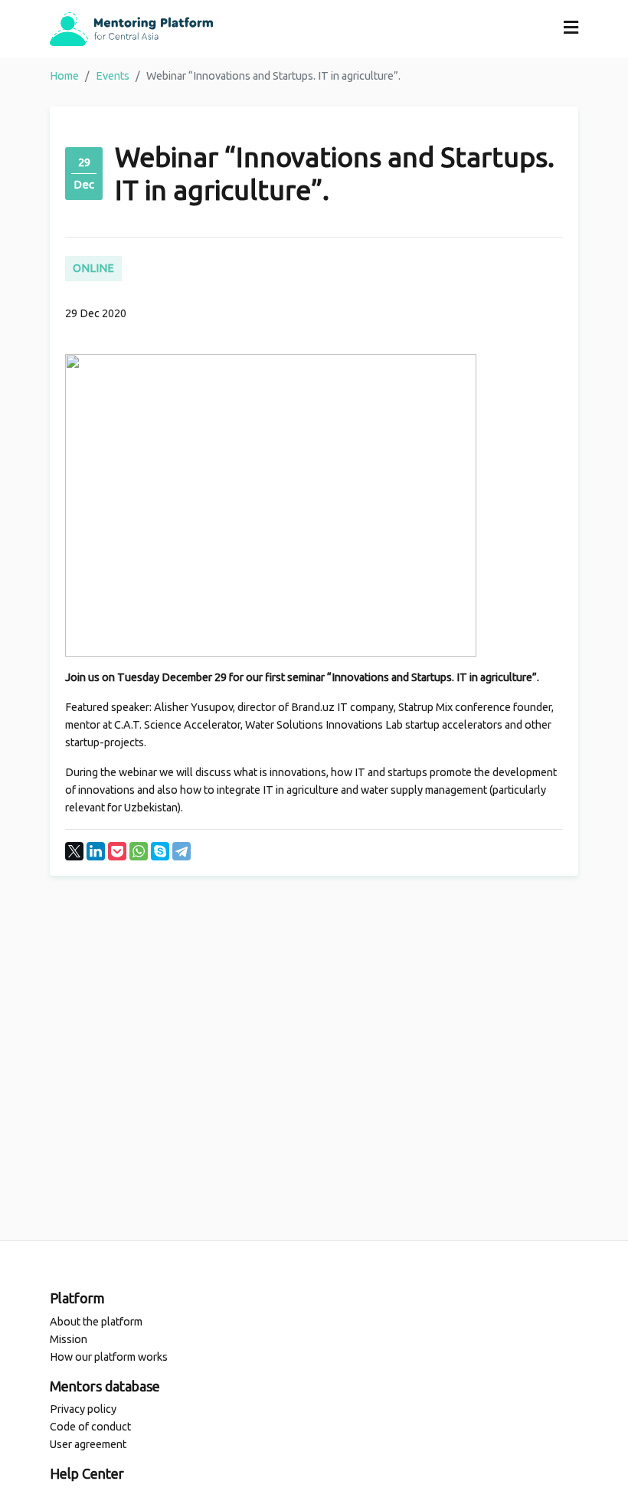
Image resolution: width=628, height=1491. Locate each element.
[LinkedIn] (96, 851)
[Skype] (160, 851)
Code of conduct (90, 1427)
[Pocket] (117, 851)
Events (112, 76)
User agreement (88, 1444)
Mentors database (105, 1386)
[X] (74, 851)
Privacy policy (83, 1409)
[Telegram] (181, 851)
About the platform (96, 1322)
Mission (68, 1339)
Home (64, 76)
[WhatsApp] (138, 851)
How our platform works (109, 1357)
